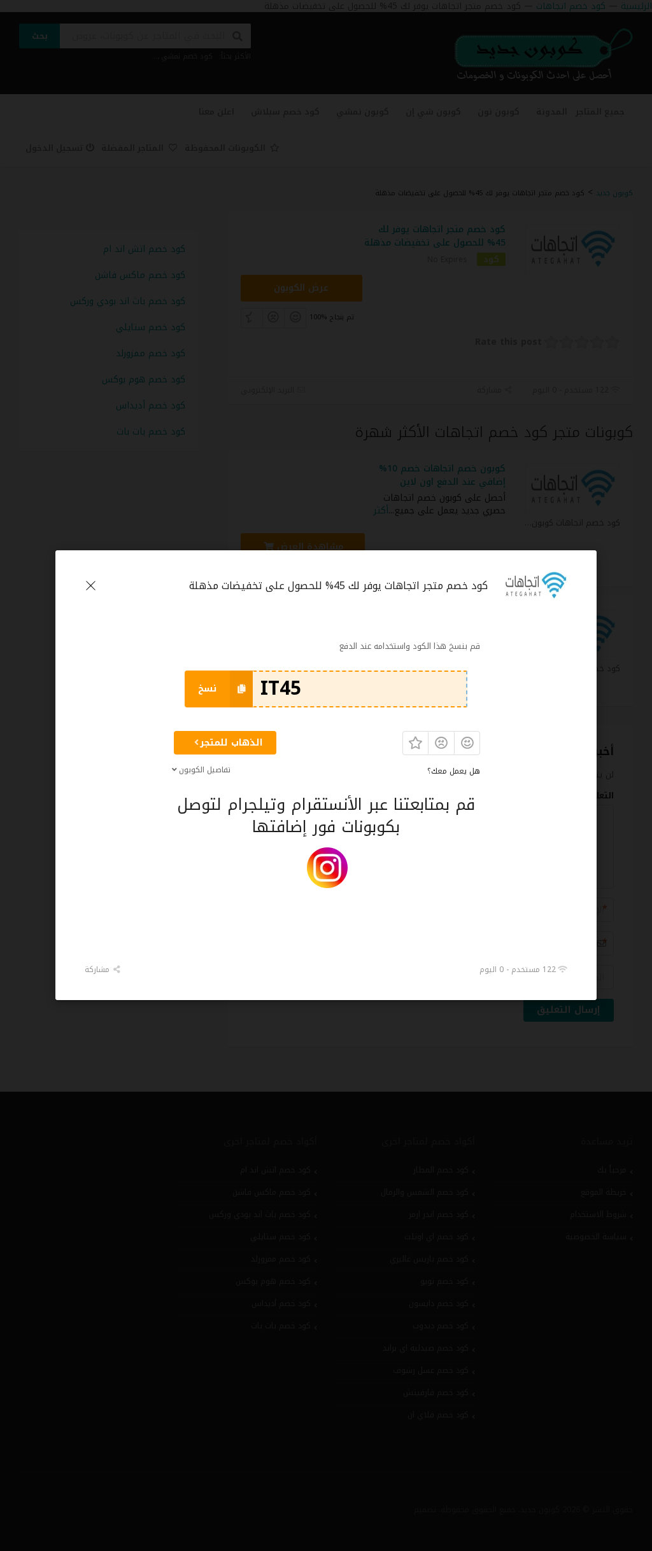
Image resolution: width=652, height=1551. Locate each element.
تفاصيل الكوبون (204, 770)
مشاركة (98, 970)
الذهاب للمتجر (231, 742)
